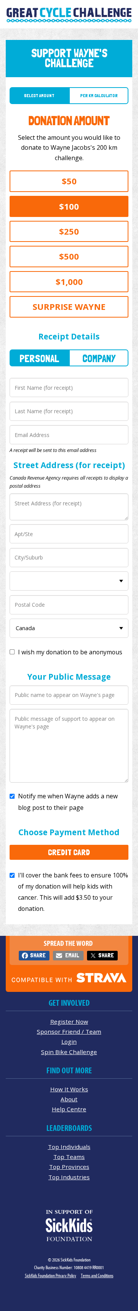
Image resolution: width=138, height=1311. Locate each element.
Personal (39, 358)
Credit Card (69, 852)
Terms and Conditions (97, 1275)
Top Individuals (69, 1146)
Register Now (69, 1021)
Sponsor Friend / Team (69, 1031)
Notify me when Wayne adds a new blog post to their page (68, 801)
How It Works (69, 1089)
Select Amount (39, 95)
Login (69, 1041)
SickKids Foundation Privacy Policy (50, 1275)
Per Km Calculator (99, 95)
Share (38, 955)
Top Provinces (69, 1166)
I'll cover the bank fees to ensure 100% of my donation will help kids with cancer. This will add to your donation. (73, 892)
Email (72, 955)
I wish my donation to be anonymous (70, 652)
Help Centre (69, 1109)
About (69, 1099)
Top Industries (69, 1177)
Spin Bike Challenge (69, 1052)
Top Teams (69, 1156)
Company (98, 358)
